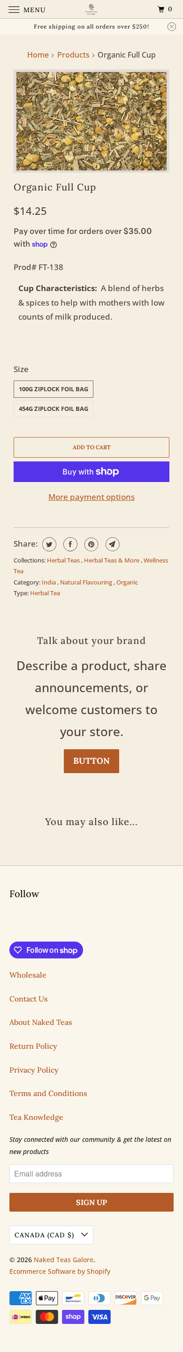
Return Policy (33, 1046)
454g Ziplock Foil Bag (53, 408)
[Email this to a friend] (111, 544)
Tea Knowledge (36, 1117)
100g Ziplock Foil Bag (53, 389)
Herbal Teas (64, 560)
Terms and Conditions (48, 1093)
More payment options (91, 496)
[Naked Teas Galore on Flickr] (11, 922)
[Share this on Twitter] (48, 544)
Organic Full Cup (55, 187)
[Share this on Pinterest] (90, 544)
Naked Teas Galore (63, 1259)
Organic (127, 582)
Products (73, 55)
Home (38, 55)
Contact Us (28, 998)
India (49, 582)
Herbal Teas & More (112, 560)
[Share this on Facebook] (69, 544)
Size (21, 369)
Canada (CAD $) (45, 1235)
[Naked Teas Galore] (91, 9)
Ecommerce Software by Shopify (59, 1271)
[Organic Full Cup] (91, 121)
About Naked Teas (40, 1022)
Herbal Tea (45, 593)
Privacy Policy (34, 1069)
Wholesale (27, 974)
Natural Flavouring (87, 582)
